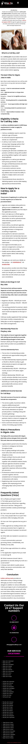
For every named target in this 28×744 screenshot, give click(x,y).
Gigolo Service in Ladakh (8, 725)
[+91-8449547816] (14, 627)
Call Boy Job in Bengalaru (8, 686)
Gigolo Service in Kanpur (8, 724)
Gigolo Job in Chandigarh (8, 664)
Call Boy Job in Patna (7, 684)
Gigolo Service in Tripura (8, 727)
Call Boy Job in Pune (7, 690)
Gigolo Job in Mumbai (7, 669)
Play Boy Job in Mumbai (8, 705)
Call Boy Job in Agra (7, 695)
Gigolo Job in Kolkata (7, 666)
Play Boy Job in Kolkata (8, 703)
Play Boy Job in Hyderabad (8, 717)
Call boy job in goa (7, 696)
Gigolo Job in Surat (7, 667)
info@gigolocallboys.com (14, 644)
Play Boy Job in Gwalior (8, 708)
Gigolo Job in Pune (7, 674)
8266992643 (17, 262)
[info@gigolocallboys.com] (14, 639)
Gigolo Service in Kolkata (8, 737)
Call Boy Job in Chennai (8, 683)
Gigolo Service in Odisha (8, 732)
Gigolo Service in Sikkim (8, 736)
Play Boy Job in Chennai (8, 702)
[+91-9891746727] (14, 618)
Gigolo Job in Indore (7, 673)
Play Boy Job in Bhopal (8, 710)
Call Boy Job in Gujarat (8, 693)
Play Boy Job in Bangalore (8, 715)
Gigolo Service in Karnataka (9, 731)
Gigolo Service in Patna (8, 722)
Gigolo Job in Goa (6, 662)
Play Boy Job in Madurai (8, 713)
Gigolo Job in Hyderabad (8, 661)
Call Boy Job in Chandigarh (8, 688)
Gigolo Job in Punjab (7, 676)
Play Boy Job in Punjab (8, 707)
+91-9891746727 (14, 622)
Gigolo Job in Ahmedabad (8, 671)
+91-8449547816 (14, 632)
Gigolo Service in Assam (8, 729)
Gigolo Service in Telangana (9, 734)
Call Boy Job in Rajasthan (8, 691)
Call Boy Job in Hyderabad (8, 681)
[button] (18, 2)
